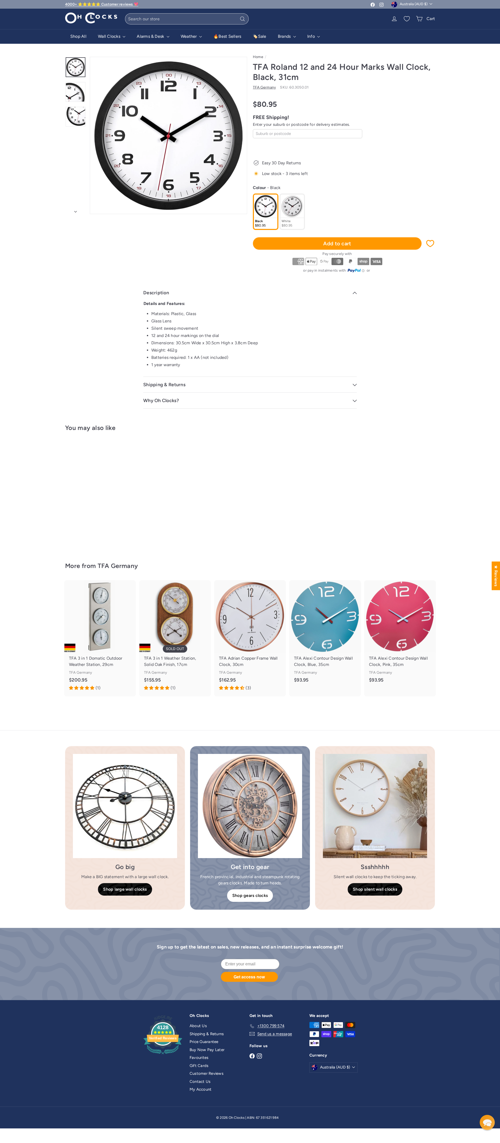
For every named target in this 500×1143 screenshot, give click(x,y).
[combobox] (187, 18)
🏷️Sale (259, 36)
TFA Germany (118, 566)
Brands (285, 36)
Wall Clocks (109, 36)
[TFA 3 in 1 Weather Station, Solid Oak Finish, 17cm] (175, 638)
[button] (487, 1122)
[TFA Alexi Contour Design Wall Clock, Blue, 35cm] (325, 635)
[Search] (242, 18)
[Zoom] (168, 135)
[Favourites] (407, 19)
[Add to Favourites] (430, 243)
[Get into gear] (250, 806)
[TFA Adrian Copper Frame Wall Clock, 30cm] (250, 638)
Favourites (199, 1057)
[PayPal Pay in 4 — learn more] (356, 270)
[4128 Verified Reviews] (162, 1055)
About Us (198, 1025)
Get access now (249, 977)
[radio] (265, 211)
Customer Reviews (206, 1073)
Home (258, 57)
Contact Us (200, 1081)
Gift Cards (199, 1065)
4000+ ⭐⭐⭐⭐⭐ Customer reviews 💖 (101, 4)
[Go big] (125, 806)
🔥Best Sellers (227, 36)
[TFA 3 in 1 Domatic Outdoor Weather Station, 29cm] (100, 638)
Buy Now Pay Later (207, 1049)
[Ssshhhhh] (375, 806)
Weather (189, 36)
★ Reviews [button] (495, 575)
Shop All (78, 36)
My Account (200, 1089)
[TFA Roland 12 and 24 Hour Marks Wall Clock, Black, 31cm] (94, 493)
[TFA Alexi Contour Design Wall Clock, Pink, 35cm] (400, 635)
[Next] (75, 210)
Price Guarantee (204, 1041)
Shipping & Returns (207, 1034)
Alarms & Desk (151, 36)
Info (311, 36)
